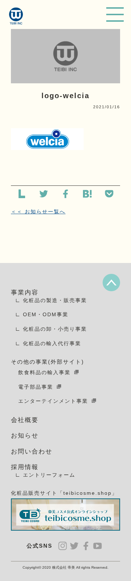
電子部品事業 (35, 387)
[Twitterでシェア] (43, 195)
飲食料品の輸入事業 (44, 372)
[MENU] (115, 14)
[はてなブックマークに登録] (87, 195)
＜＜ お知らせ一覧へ (38, 211)
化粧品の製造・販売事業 (55, 300)
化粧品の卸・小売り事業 (55, 329)
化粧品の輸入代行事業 (52, 343)
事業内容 (25, 292)
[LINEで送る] (21, 195)
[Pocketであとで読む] (109, 195)
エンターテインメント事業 (53, 401)
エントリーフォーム (49, 475)
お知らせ (25, 435)
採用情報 (25, 467)
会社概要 (25, 420)
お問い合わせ (31, 451)
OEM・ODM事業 (45, 314)
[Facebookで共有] (65, 195)
